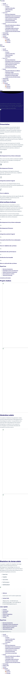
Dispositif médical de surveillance (12, 25)
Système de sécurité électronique (12, 31)
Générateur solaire (9, 26)
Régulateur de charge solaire (11, 29)
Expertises (5, 612)
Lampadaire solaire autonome (12, 28)
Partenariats (5, 33)
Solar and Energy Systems (11, 19)
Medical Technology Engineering (12, 17)
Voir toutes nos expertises (11, 22)
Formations (7, 11)
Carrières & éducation (10, 8)
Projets (4, 23)
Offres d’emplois (9, 9)
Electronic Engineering (10, 14)
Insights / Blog (6, 34)
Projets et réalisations (7, 614)
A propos (7, 6)
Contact (4, 36)
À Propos (5, 609)
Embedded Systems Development (13, 15)
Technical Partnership (10, 20)
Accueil (4, 3)
